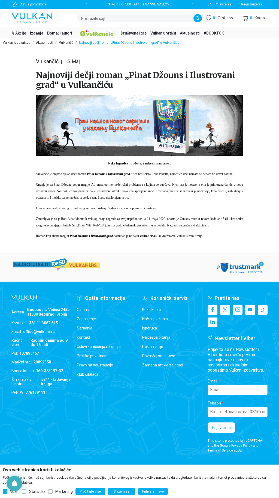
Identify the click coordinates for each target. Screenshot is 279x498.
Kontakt (83, 337)
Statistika (37, 491)
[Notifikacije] (14, 483)
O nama (83, 309)
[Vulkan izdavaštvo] (31, 17)
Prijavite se (221, 427)
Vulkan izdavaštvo (16, 43)
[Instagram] (237, 310)
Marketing (64, 491)
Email (212, 381)
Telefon (214, 403)
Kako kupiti (151, 309)
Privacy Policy (241, 445)
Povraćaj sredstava (158, 356)
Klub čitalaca (87, 374)
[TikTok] (263, 310)
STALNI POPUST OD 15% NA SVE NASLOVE (139, 4)
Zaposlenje (86, 319)
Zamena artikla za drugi (162, 365)
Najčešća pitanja (156, 337)
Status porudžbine (33, 4)
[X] (225, 310)
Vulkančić (66, 43)
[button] (254, 18)
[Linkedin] (212, 322)
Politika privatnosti (92, 356)
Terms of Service (220, 450)
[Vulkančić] (96, 32)
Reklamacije (152, 346)
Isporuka (149, 328)
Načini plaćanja (155, 319)
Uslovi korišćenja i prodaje (99, 346)
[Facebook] (212, 310)
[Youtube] (250, 310)
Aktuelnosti (44, 43)
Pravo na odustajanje (95, 365)
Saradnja (84, 328)
